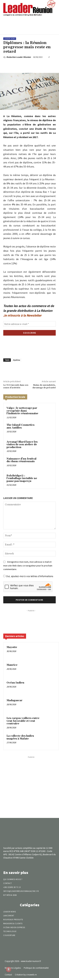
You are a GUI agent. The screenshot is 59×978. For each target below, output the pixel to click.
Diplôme (16, 360)
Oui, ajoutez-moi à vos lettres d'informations (29, 576)
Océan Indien (15, 682)
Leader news (9, 39)
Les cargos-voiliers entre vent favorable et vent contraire (23, 721)
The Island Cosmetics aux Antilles (20, 426)
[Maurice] (49, 669)
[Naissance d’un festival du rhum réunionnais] (46, 463)
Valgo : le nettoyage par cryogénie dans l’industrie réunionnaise (22, 411)
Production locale (15, 396)
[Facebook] (17, 64)
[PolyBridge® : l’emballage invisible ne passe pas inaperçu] (46, 480)
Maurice (12, 665)
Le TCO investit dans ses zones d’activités (15, 386)
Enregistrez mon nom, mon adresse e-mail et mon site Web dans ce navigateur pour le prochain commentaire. (27, 565)
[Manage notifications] (8, 969)
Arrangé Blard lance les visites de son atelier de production (22, 444)
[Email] (47, 64)
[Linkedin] (39, 64)
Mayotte (12, 647)
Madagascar (14, 700)
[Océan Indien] (49, 687)
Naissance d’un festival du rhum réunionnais (21, 460)
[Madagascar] (49, 705)
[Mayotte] (49, 651)
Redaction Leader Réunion (18, 57)
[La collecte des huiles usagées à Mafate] (49, 740)
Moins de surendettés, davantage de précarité (44, 386)
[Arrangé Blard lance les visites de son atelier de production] (46, 446)
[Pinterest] (32, 64)
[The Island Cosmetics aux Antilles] (46, 429)
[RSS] (35, 864)
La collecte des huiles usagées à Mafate (20, 737)
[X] (24, 64)
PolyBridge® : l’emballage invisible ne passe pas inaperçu (22, 478)
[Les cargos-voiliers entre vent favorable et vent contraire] (49, 722)
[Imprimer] (54, 64)
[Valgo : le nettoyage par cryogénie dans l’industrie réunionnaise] (46, 412)
